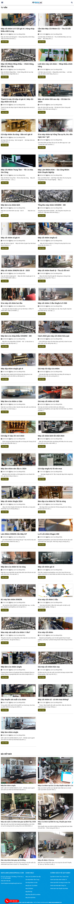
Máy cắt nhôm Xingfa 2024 (11, 501)
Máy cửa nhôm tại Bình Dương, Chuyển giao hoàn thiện (54, 823)
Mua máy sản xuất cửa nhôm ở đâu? (15, 632)
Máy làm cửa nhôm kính (10, 205)
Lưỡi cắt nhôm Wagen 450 (48, 534)
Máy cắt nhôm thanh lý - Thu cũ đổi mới (54, 270)
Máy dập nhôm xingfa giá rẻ (12, 369)
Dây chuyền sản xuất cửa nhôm (13, 699)
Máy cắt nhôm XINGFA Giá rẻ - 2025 (15, 270)
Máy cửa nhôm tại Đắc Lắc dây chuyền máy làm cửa (55, 785)
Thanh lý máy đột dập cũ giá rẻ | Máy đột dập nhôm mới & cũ (17, 100)
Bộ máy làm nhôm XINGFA (11, 599)
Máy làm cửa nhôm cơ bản (11, 401)
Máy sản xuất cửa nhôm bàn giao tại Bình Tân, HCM (18, 822)
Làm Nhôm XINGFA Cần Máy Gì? (14, 534)
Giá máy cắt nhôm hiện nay (49, 667)
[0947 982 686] (6, 900)
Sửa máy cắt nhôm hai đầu (11, 303)
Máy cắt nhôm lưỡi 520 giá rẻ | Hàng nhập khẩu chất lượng (17, 30)
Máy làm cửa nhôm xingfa (11, 667)
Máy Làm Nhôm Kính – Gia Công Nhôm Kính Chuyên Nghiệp (53, 171)
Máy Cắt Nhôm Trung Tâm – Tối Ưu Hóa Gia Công (17, 171)
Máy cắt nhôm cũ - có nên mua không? (53, 699)
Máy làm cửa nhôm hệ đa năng (13, 567)
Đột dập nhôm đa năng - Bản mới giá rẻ (16, 134)
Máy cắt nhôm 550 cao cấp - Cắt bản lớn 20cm (54, 100)
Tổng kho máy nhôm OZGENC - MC (52, 205)
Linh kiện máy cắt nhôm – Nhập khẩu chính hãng (55, 65)
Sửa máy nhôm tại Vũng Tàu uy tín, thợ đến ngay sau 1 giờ (55, 135)
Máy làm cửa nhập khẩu (26, 902)
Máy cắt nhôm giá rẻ (46, 567)
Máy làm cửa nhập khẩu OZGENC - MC (16, 336)
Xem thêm (5, 41)
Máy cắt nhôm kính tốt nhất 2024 (51, 436)
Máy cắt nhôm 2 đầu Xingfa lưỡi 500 (52, 303)
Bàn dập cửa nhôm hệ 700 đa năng (52, 501)
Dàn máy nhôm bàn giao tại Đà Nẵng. (13, 860)
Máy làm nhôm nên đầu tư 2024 (13, 469)
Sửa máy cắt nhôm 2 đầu (48, 599)
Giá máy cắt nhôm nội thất (48, 401)
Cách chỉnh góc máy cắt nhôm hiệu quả (53, 336)
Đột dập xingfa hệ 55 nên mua (50, 469)
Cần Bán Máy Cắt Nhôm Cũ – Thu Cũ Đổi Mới (54, 30)
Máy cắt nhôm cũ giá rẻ (10, 238)
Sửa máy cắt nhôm (45, 632)
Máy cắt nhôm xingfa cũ (47, 238)
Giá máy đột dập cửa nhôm (48, 369)
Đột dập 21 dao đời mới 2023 (12, 436)
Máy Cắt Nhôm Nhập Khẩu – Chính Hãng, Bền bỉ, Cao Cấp (17, 65)
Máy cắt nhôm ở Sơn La (46, 860)
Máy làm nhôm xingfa (9, 732)
